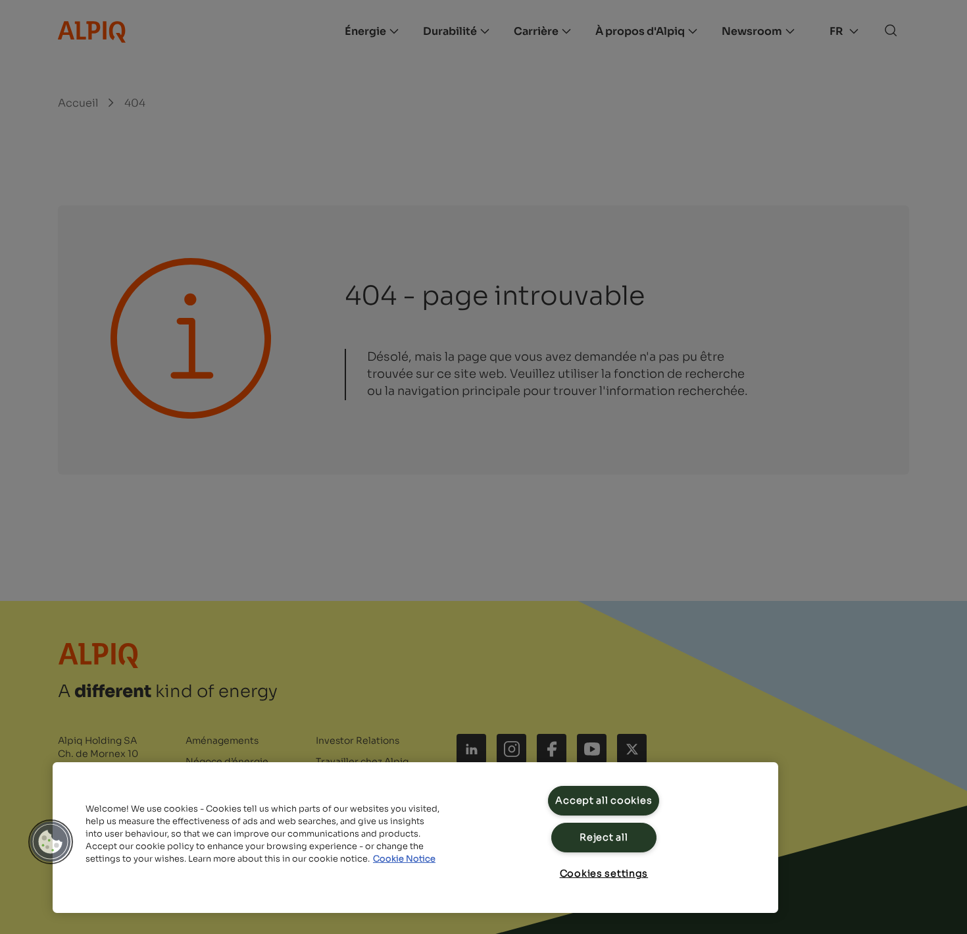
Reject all (604, 837)
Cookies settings (604, 873)
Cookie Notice (404, 859)
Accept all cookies (603, 800)
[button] (51, 842)
